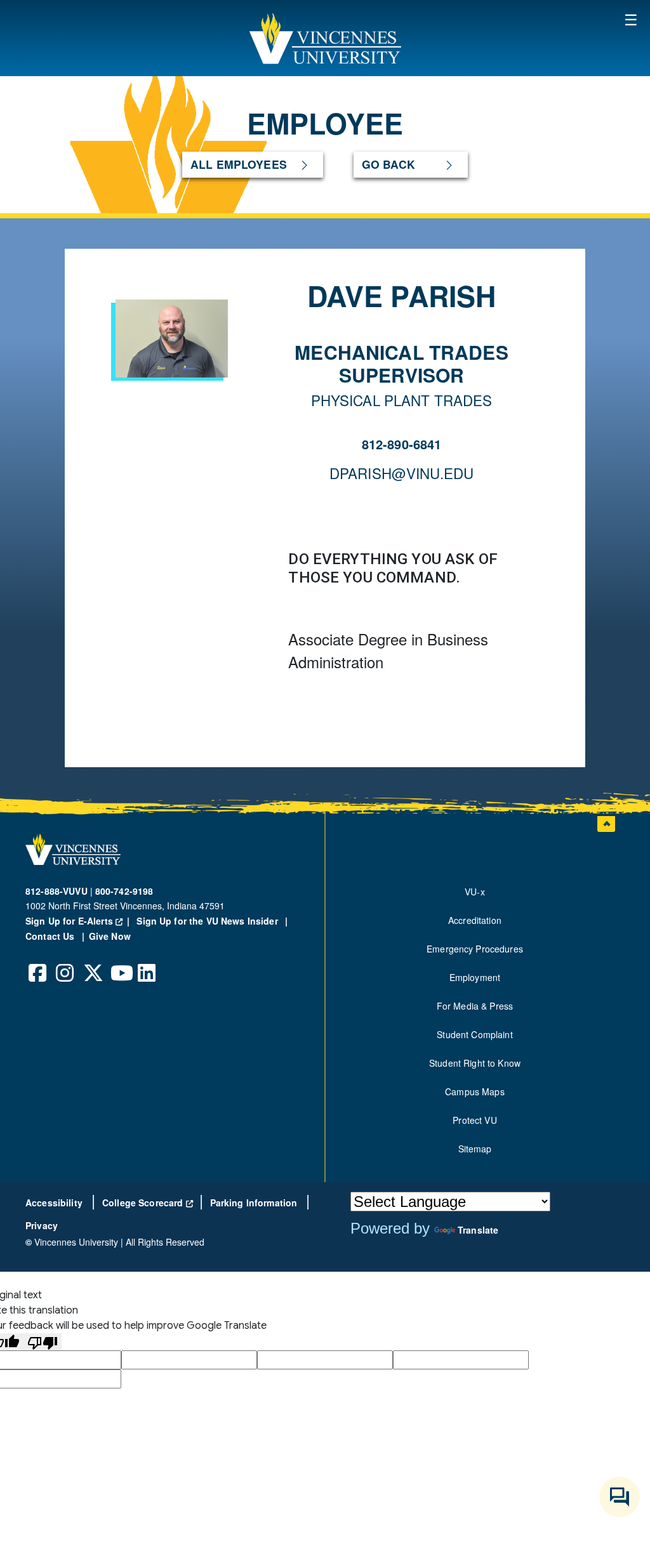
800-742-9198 (124, 891)
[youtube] (119, 963)
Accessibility (55, 1202)
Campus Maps (475, 1091)
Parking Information (255, 1202)
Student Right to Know (475, 1063)
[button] (325, 38)
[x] (92, 963)
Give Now (110, 936)
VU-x (475, 891)
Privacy (41, 1225)
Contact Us (51, 936)
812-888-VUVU (56, 891)
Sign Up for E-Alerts (79, 920)
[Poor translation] (42, 1341)
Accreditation (474, 920)
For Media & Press (475, 1005)
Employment (474, 977)
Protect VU (474, 1120)
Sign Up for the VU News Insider (207, 920)
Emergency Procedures (475, 948)
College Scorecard (147, 1202)
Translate (478, 1229)
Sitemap (475, 1148)
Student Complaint (474, 1034)
